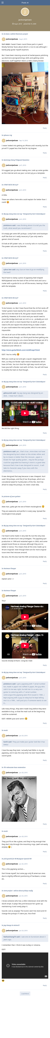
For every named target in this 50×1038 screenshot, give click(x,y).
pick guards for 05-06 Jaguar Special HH (18, 859)
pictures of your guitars (12, 496)
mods (6, 730)
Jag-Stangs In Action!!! (12, 925)
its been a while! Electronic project (16, 34)
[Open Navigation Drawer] (2, 2)
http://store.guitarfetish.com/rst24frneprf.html (21, 350)
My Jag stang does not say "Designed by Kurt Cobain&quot (24, 214)
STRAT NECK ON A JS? (11, 185)
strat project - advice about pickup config (18, 891)
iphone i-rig (8, 135)
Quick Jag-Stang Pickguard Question (16, 160)
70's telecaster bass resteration (15, 767)
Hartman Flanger (10, 568)
